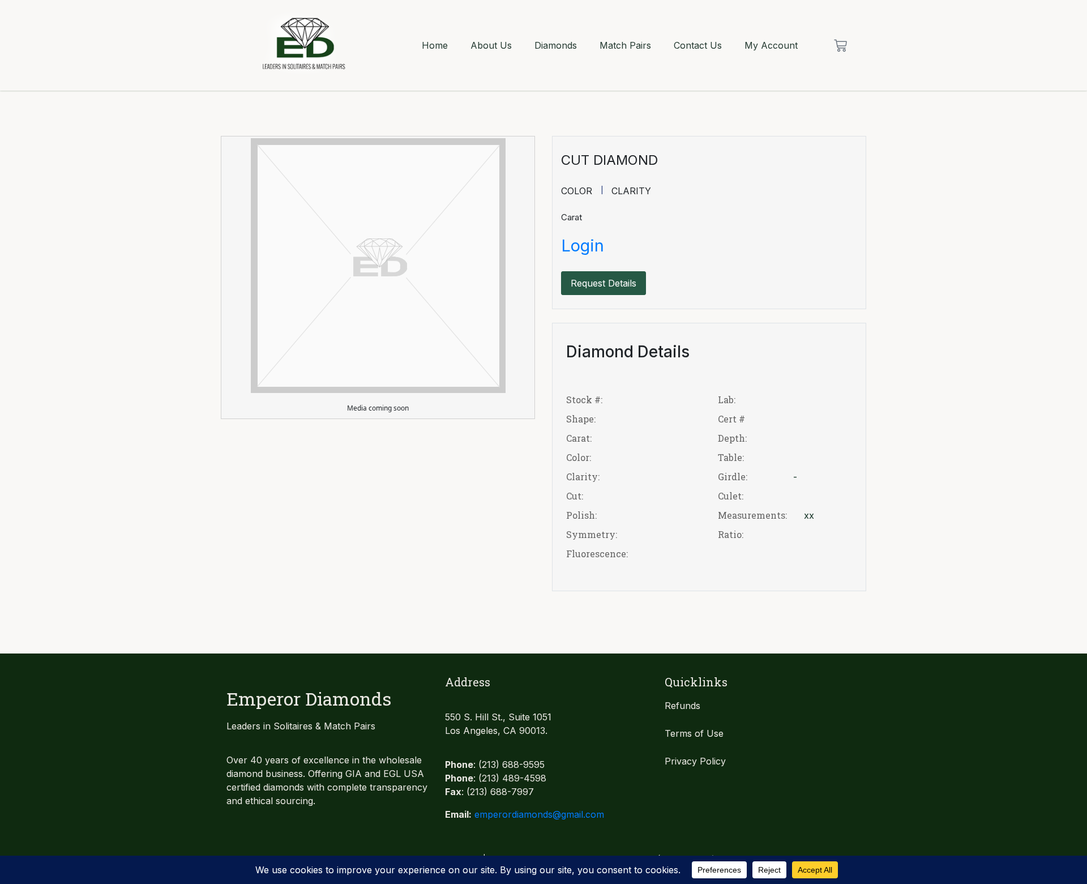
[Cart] (840, 45)
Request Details (603, 283)
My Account (771, 45)
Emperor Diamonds (308, 698)
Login (582, 245)
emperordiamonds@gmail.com (539, 814)
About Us (491, 45)
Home (435, 45)
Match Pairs (625, 45)
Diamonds (555, 45)
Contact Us (698, 45)
